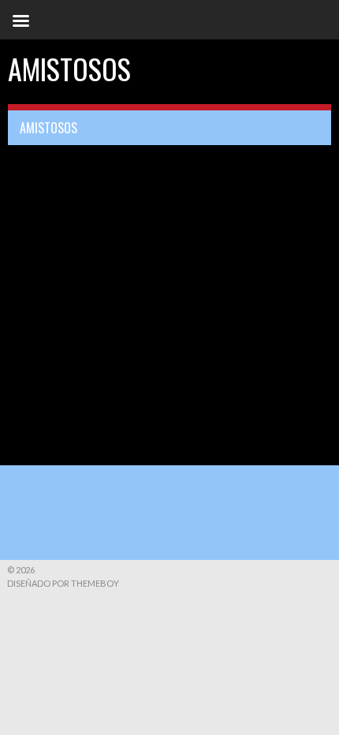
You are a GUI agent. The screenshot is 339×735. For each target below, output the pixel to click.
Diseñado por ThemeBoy (63, 583)
